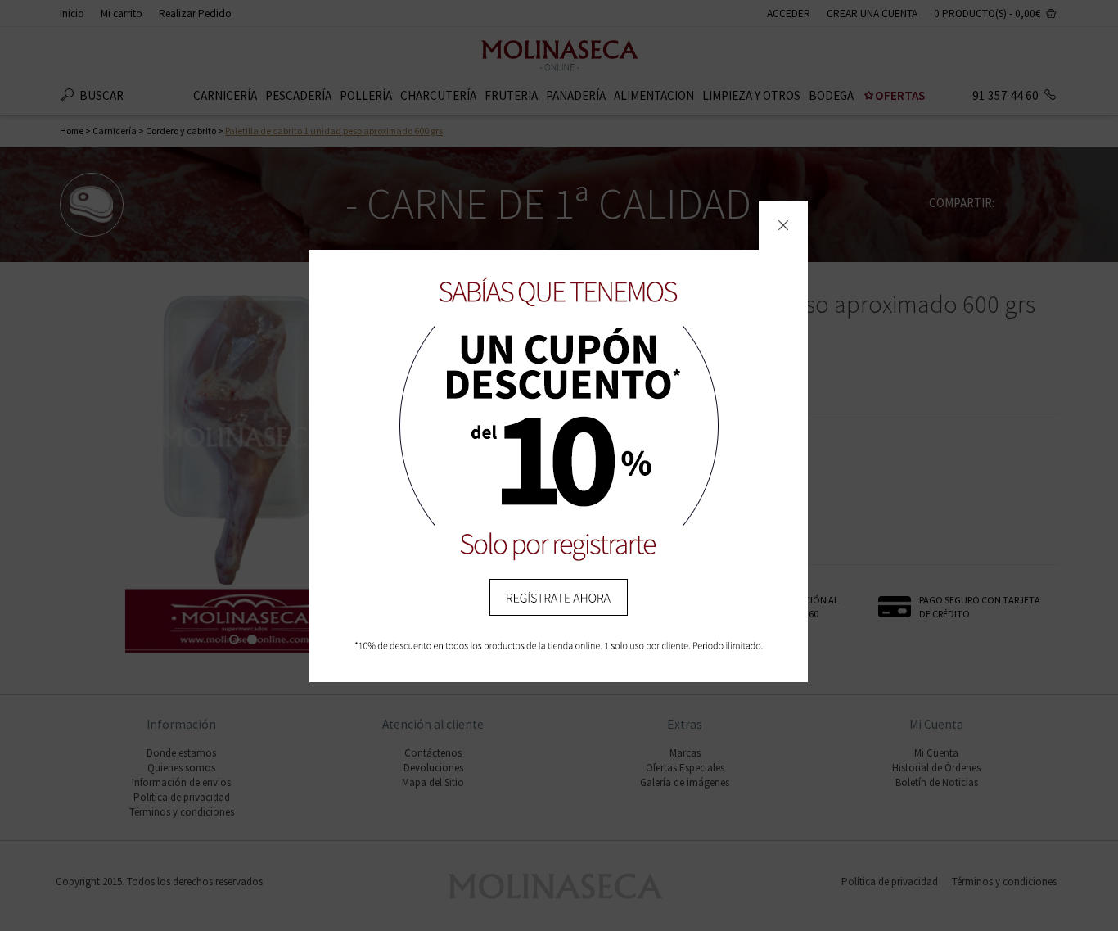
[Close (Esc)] (783, 225)
